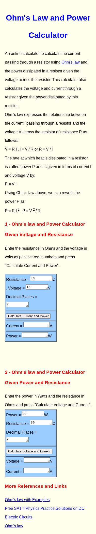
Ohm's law (71, 62)
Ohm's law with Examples (27, 500)
